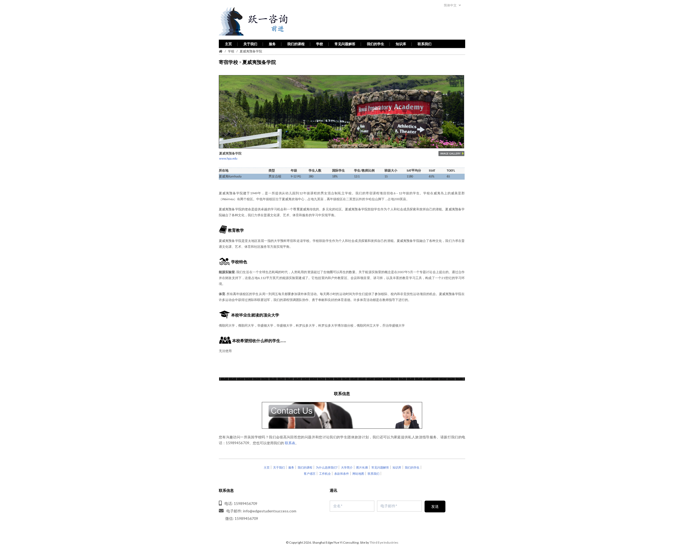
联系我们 (425, 43)
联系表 (290, 443)
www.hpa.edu (228, 158)
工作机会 (325, 473)
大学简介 (347, 467)
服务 (272, 43)
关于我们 (250, 43)
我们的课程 (296, 43)
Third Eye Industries (384, 542)
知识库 (401, 43)
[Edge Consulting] (267, 21)
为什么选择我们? (326, 467)
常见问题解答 (345, 43)
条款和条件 (341, 473)
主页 (228, 43)
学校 (319, 43)
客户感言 (310, 473)
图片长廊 (362, 467)
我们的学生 (375, 43)
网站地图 (358, 473)
